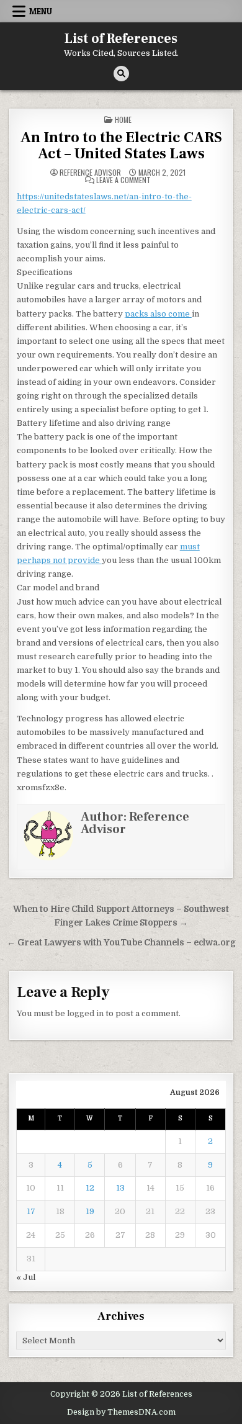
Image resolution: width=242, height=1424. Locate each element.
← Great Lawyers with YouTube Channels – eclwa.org (121, 942)
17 (31, 1211)
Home (123, 119)
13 (120, 1187)
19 (90, 1211)
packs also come (158, 313)
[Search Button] (121, 73)
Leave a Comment (123, 180)
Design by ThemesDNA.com (121, 1412)
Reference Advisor (90, 172)
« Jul (25, 1277)
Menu (40, 11)
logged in (85, 1013)
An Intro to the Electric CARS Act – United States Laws (121, 145)
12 (90, 1187)
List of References (121, 38)
